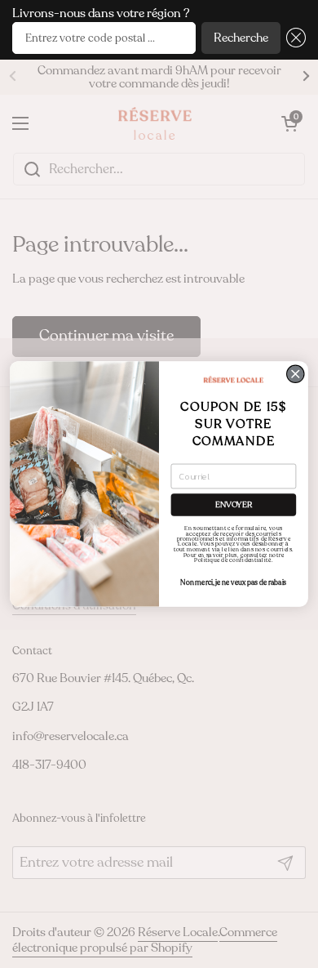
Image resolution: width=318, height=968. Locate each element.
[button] (293, 38)
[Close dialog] (295, 373)
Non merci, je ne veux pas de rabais (233, 582)
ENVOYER (234, 504)
